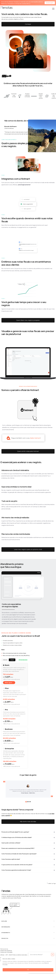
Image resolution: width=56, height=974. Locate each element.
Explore (4, 921)
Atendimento (5, 932)
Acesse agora (49, 2)
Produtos (4, 938)
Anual (12, 659)
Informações (5, 927)
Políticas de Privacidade (6, 952)
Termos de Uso (4, 949)
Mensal (5, 659)
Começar (28, 24)
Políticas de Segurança (6, 950)
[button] (25, 801)
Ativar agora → (9, 682)
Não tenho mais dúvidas (28, 821)
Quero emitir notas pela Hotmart (28, 451)
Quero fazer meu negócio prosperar (28, 320)
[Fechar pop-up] (52, 954)
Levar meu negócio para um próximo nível (28, 549)
